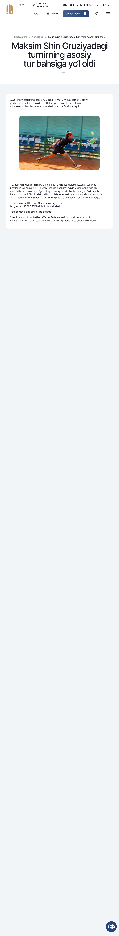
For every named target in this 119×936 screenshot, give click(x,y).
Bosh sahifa (20, 36)
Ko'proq (21, 4)
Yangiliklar (37, 36)
